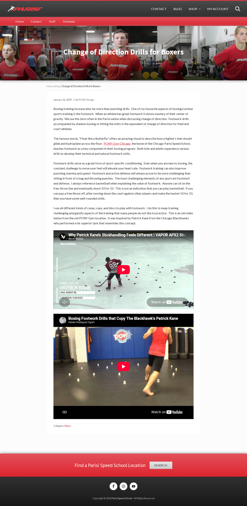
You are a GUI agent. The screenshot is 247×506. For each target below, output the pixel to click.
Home (49, 86)
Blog (57, 86)
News (68, 425)
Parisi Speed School (122, 498)
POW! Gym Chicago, (117, 143)
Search (160, 465)
